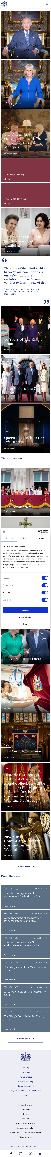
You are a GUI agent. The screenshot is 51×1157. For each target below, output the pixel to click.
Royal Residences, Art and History (26, 1091)
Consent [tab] (9, 538)
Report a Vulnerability (25, 1123)
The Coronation (25, 1077)
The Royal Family (25, 1081)
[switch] (45, 585)
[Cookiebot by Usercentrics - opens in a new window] (38, 531)
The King (26, 1068)
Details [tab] (25, 538)
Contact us (25, 1110)
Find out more (24, 867)
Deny (25, 624)
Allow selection (25, 617)
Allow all (25, 610)
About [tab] (41, 538)
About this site (25, 1105)
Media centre (23, 1039)
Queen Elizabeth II (25, 1086)
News (25, 1095)
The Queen (25, 1072)
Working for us (25, 1137)
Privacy (25, 1119)
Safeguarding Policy (25, 1128)
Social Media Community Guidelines (25, 1132)
